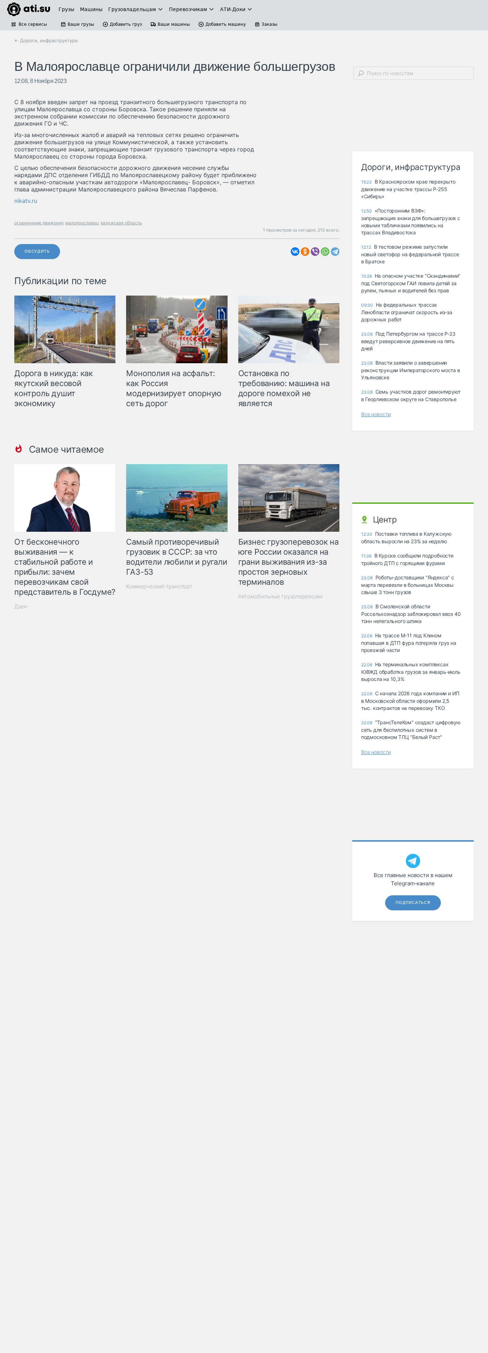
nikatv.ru (25, 200)
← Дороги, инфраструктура (46, 40)
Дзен (20, 606)
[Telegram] (335, 251)
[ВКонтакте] (295, 251)
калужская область (121, 222)
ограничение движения (39, 222)
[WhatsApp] (325, 251)
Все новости (376, 414)
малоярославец (82, 222)
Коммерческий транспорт (159, 586)
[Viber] (315, 251)
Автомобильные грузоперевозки (280, 596)
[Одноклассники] (305, 251)
